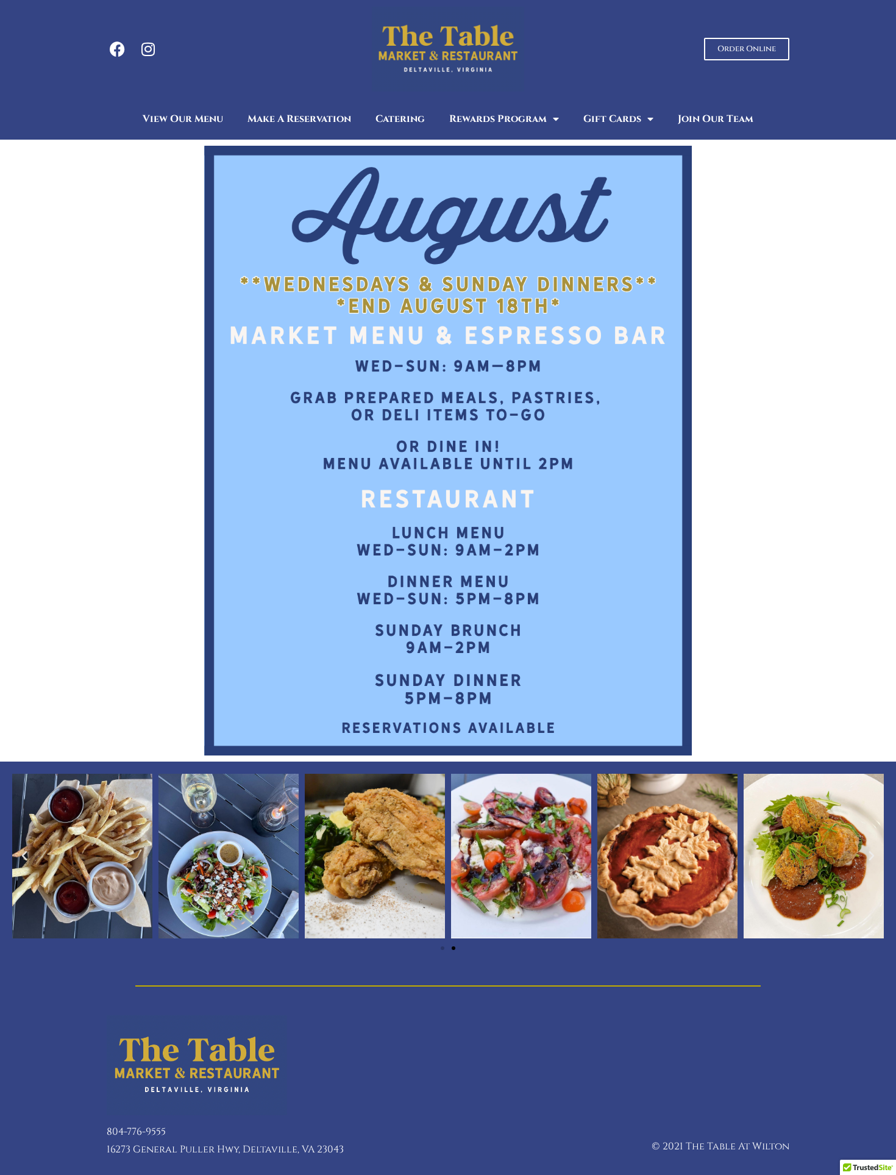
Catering (400, 119)
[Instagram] (147, 49)
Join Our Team (715, 119)
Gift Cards (612, 119)
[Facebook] (117, 49)
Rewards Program (498, 119)
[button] (24, 856)
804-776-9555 (136, 1131)
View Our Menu (183, 119)
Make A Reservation (299, 119)
